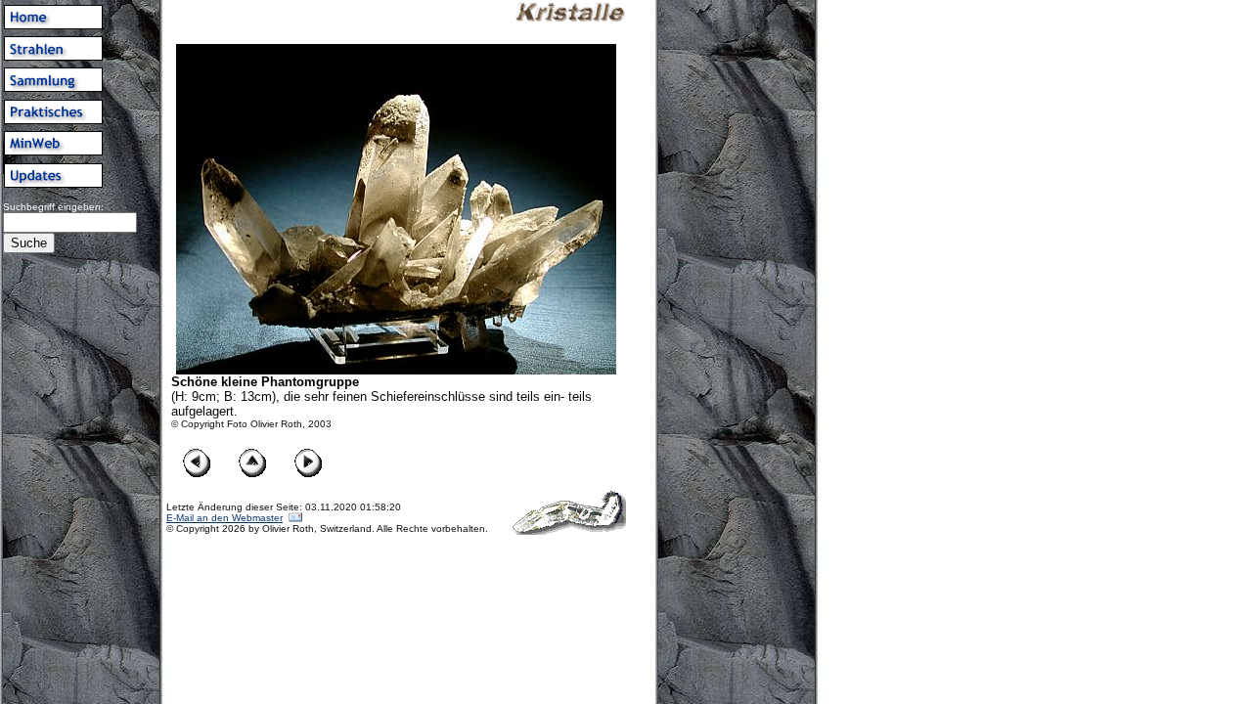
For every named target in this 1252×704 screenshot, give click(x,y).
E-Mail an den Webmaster (224, 517)
